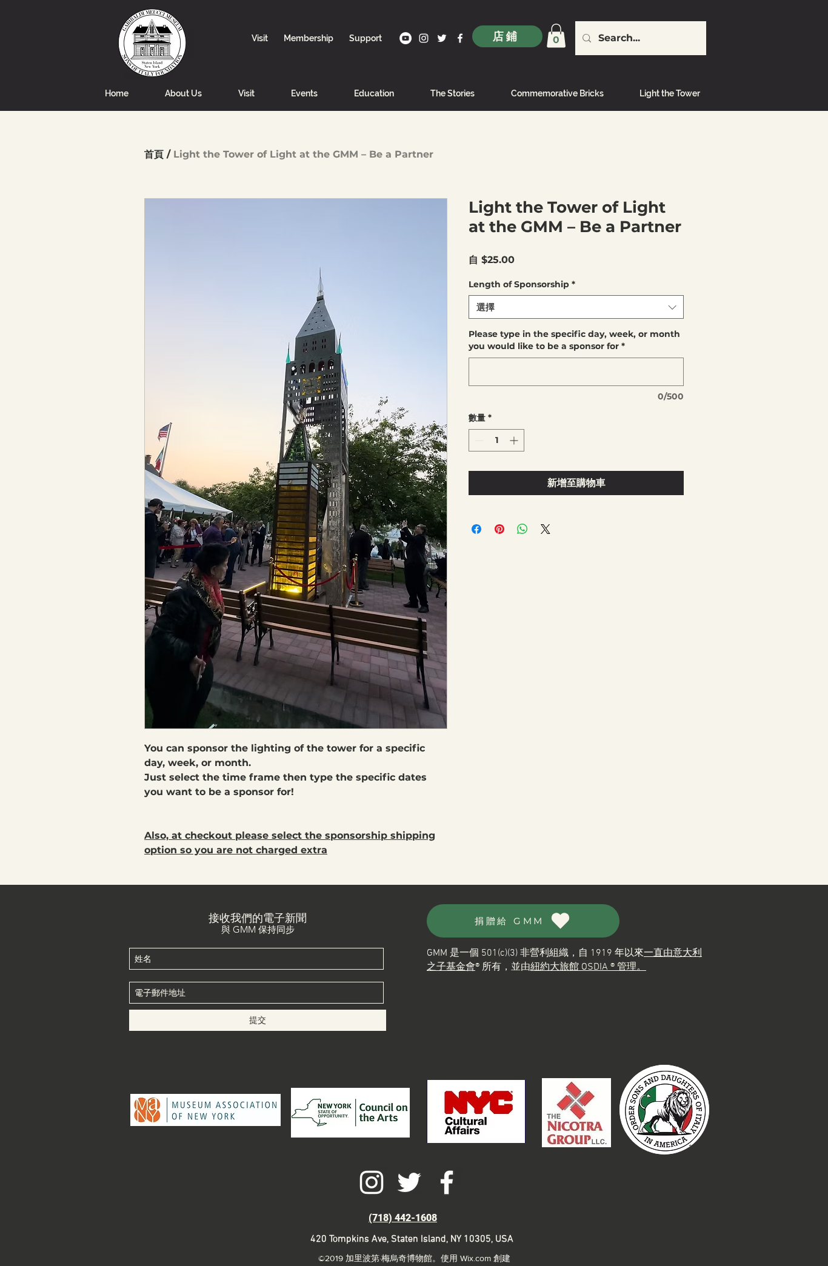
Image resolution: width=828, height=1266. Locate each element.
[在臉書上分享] (476, 529)
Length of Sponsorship (522, 284)
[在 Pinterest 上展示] (499, 529)
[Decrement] (478, 440)
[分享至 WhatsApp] (522, 529)
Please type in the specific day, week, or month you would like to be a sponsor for (574, 339)
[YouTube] (405, 38)
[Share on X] (545, 529)
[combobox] (576, 307)
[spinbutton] (496, 440)
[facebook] (460, 38)
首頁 (154, 154)
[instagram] (424, 38)
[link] (556, 35)
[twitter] (442, 38)
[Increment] (515, 440)
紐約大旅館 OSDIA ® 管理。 (588, 967)
